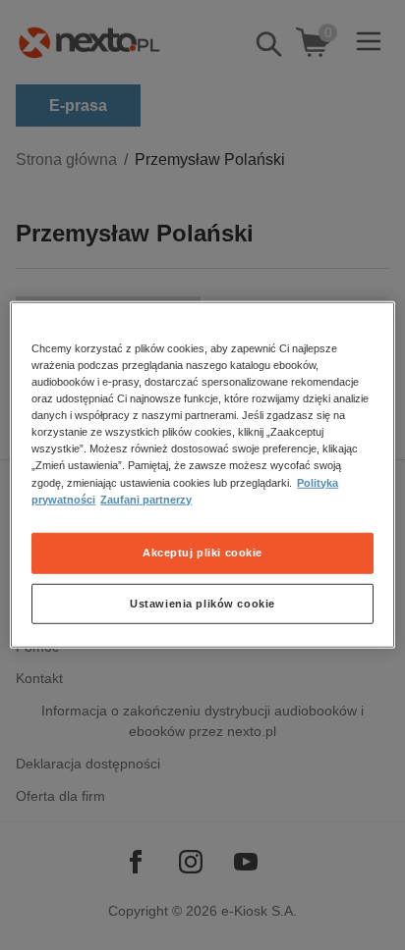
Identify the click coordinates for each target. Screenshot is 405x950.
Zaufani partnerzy (146, 498)
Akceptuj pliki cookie (202, 551)
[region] (202, 475)
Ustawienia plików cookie (202, 602)
